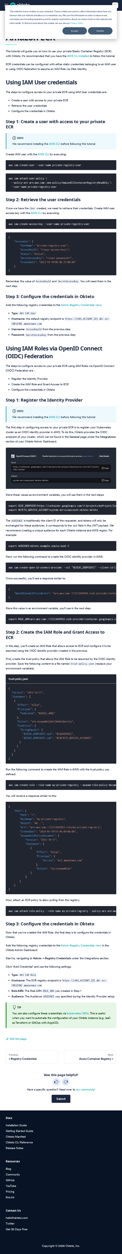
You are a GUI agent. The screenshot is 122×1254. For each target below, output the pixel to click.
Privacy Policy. (76, 23)
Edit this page (18, 1039)
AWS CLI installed (78, 56)
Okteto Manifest (16, 1136)
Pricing (10, 1191)
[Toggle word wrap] (105, 505)
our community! (85, 1089)
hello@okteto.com (17, 1218)
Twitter (10, 1223)
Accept (74, 30)
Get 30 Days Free (16, 1229)
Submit (61, 1099)
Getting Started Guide (19, 1131)
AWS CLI (54, 144)
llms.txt (10, 1197)
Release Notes (14, 1148)
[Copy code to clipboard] (112, 164)
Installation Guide (16, 1125)
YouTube (11, 1186)
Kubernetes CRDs (78, 1013)
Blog (8, 1169)
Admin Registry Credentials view (81, 305)
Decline (100, 30)
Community (13, 1174)
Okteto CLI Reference (19, 1142)
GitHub (10, 1180)
